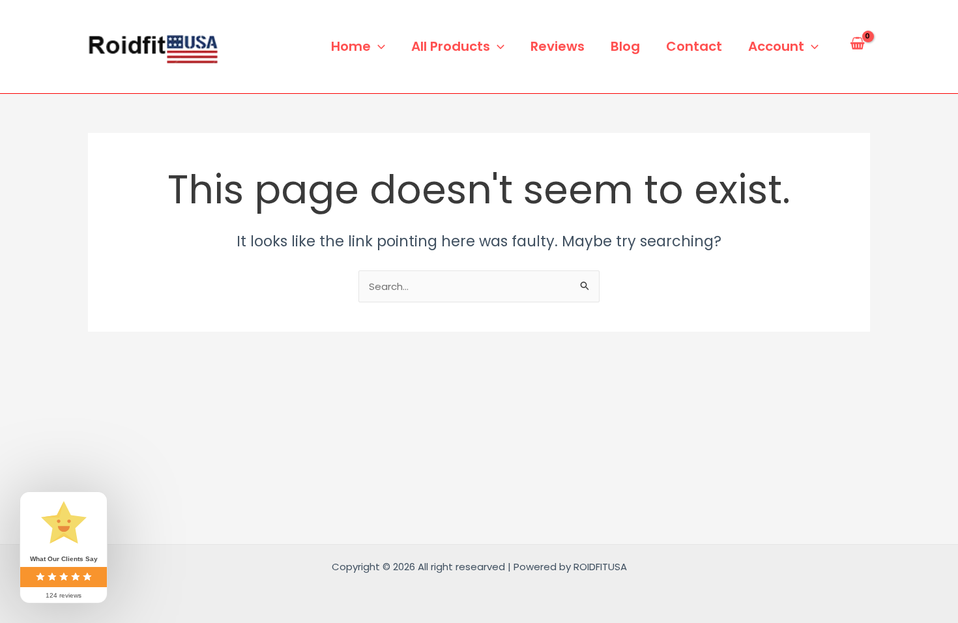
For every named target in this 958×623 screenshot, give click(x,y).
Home (351, 46)
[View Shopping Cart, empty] (857, 46)
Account (776, 46)
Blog (625, 46)
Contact (694, 46)
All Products (450, 46)
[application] (378, 46)
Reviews (557, 46)
